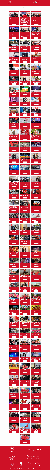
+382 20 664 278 (11, 458)
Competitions (38, 456)
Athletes (27, 458)
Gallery (34, 458)
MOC (29, 456)
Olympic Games (33, 456)
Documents (37, 458)
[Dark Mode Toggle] (36, 2)
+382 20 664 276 (11, 459)
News (27, 456)
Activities (31, 458)
